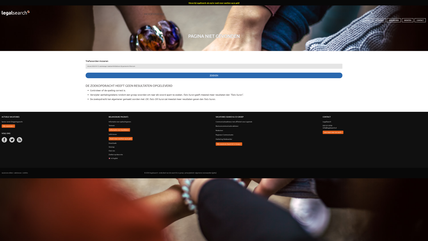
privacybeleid (189, 173)
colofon (25, 173)
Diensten (407, 20)
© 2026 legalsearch (151, 173)
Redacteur (219, 130)
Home (367, 20)
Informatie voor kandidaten (119, 130)
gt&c (214, 173)
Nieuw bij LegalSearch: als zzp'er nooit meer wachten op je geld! (214, 3)
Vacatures (379, 20)
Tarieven (112, 125)
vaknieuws (18, 173)
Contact (420, 20)
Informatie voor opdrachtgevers (120, 122)
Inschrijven (394, 20)
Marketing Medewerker (224, 139)
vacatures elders (7, 173)
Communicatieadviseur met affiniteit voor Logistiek (234, 122)
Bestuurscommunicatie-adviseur (227, 126)
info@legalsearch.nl (330, 128)
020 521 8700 (327, 126)
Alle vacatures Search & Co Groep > (229, 144)
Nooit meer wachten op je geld (121, 139)
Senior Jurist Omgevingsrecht (12, 122)
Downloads (112, 143)
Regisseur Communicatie (224, 135)
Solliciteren (113, 134)
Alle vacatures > (8, 126)
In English (114, 158)
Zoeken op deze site (116, 154)
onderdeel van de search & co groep (171, 173)
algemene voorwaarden (203, 173)
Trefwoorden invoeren (97, 61)
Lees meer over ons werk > (333, 132)
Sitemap (111, 147)
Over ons (112, 151)
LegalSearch (16, 13)
